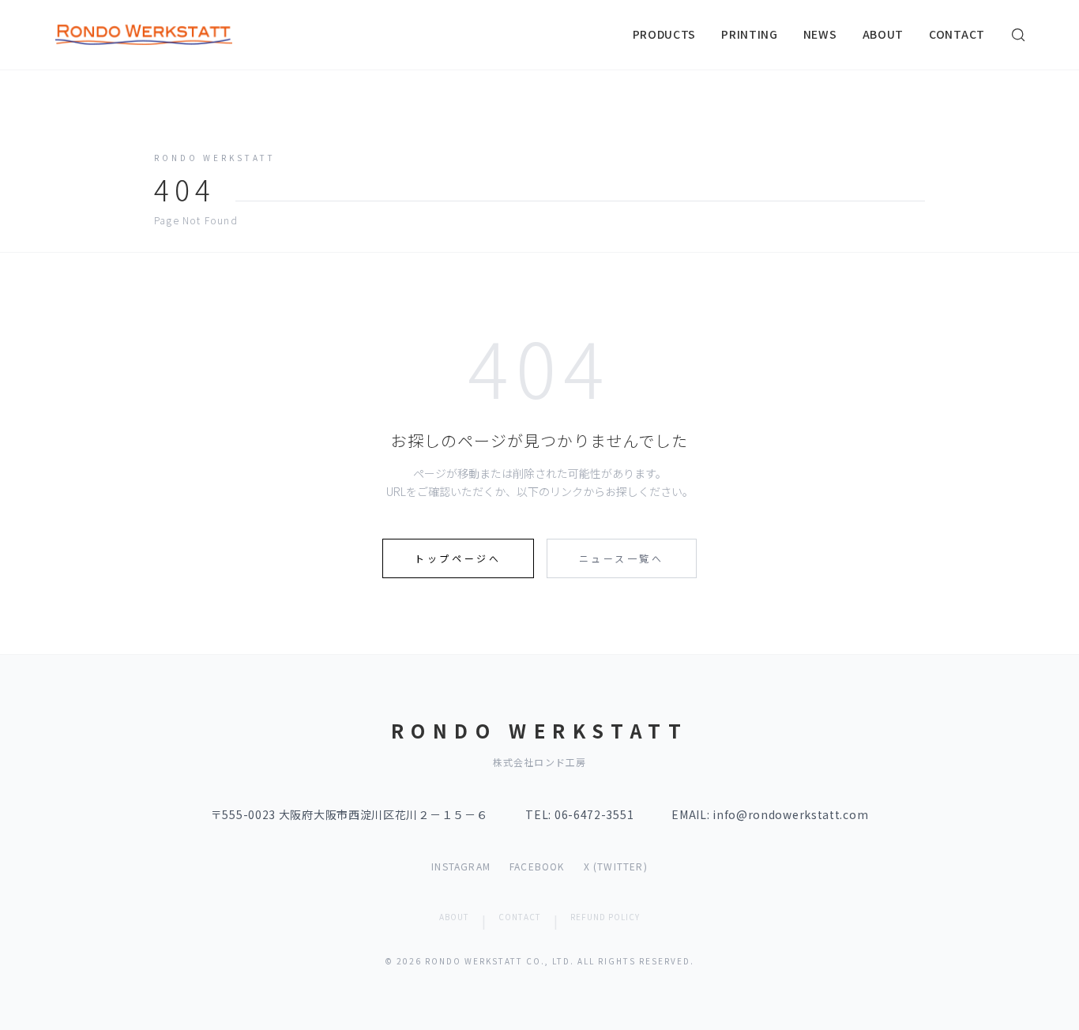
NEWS (820, 34)
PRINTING (749, 34)
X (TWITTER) (616, 866)
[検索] (1018, 35)
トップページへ (458, 558)
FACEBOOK (537, 866)
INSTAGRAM (461, 866)
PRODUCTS (665, 34)
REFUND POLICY (605, 917)
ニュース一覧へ (621, 558)
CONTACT (957, 34)
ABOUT (883, 34)
